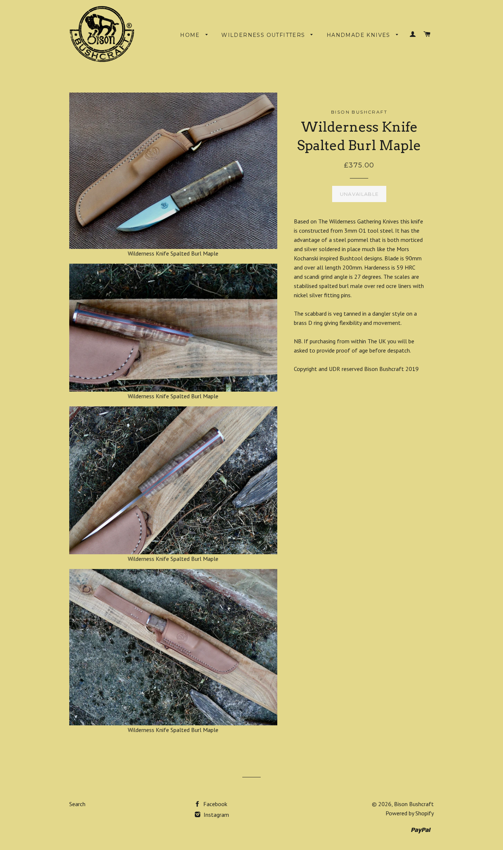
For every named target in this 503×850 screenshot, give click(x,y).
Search (77, 804)
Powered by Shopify (410, 813)
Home (191, 35)
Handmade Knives (359, 35)
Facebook (214, 804)
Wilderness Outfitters (264, 35)
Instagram (215, 814)
